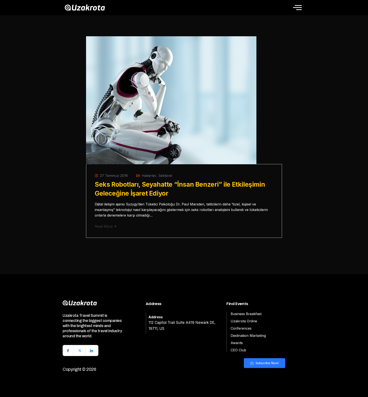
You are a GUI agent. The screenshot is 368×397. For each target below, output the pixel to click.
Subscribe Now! (267, 363)
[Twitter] (80, 350)
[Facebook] (68, 350)
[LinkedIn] (91, 350)
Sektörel (165, 175)
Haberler (149, 175)
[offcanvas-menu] (297, 7)
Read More (104, 226)
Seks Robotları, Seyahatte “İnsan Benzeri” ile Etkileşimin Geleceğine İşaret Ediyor (180, 188)
